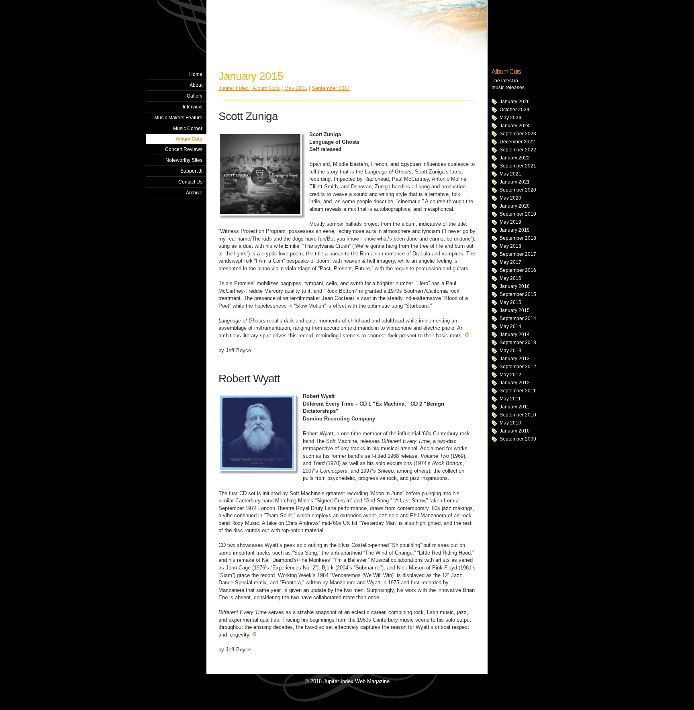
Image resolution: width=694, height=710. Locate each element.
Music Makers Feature (178, 117)
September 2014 (518, 318)
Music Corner (187, 128)
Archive (194, 193)
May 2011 (510, 399)
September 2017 (518, 254)
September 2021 (518, 166)
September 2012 (518, 366)
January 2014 (515, 334)
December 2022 (517, 142)
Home (195, 74)
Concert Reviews (183, 149)
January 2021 (515, 182)
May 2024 (510, 117)
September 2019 (518, 214)
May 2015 (510, 302)
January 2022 (515, 158)
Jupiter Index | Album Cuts (249, 88)
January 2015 (515, 310)
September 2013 (518, 342)
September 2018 (518, 238)
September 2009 (518, 439)
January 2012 (515, 383)
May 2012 (510, 374)
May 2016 (510, 278)
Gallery (194, 96)
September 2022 (518, 150)
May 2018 (510, 246)
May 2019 (510, 222)
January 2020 (515, 206)
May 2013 (510, 350)
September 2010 (518, 415)
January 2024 (515, 126)
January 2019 (515, 230)
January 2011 (514, 407)
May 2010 (510, 423)
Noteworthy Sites (183, 160)
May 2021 (510, 174)
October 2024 (514, 109)
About (196, 85)
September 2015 (518, 294)
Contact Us (190, 182)
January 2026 (515, 101)
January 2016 (515, 286)
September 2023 (518, 134)
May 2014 (510, 326)
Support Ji (191, 171)
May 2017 (510, 262)
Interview (192, 107)
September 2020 (518, 190)
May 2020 (510, 198)
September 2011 (518, 391)
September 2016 (518, 270)
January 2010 (515, 431)
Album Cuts (189, 139)
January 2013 (515, 358)
